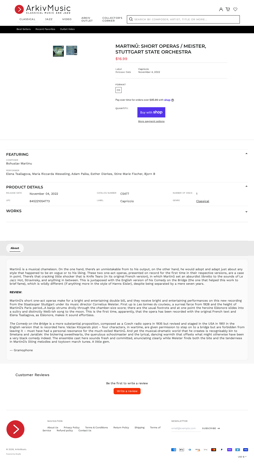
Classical (28, 19)
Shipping (139, 427)
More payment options (151, 121)
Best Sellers (24, 29)
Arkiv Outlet (87, 19)
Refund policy (65, 430)
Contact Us (84, 430)
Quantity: (121, 108)
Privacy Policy (72, 427)
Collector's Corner (112, 19)
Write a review (127, 391)
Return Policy (121, 427)
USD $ (241, 456)
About (15, 248)
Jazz (49, 19)
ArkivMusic (20, 449)
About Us (52, 427)
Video (67, 19)
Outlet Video (67, 29)
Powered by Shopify (13, 454)
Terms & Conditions (96, 427)
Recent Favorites (45, 29)
